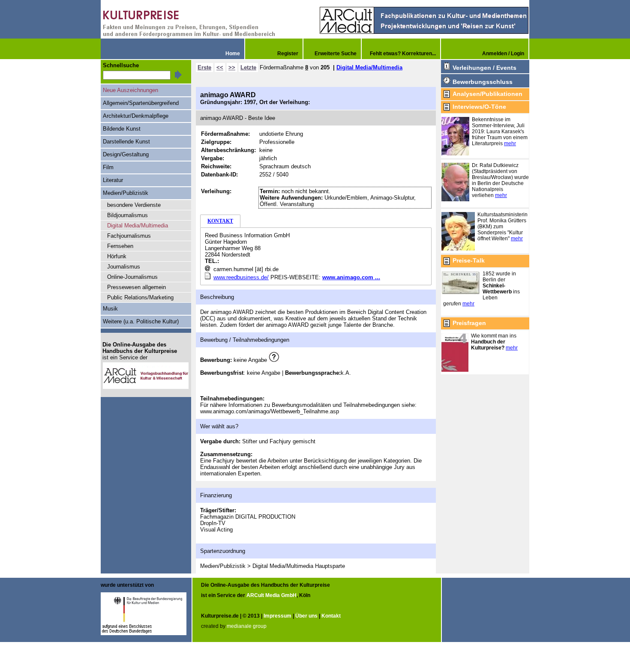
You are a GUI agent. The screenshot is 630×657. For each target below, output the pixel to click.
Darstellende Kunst (126, 141)
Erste (204, 67)
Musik (110, 308)
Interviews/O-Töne (479, 106)
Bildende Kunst (122, 128)
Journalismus (123, 266)
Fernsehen (120, 246)
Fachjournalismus (129, 236)
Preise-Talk (469, 260)
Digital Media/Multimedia (369, 67)
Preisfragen (469, 323)
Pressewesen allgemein (136, 287)
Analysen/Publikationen (487, 93)
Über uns (306, 616)
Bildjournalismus (127, 215)
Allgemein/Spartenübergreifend (141, 103)
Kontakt (331, 616)
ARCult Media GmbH (271, 595)
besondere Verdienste (134, 205)
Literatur (113, 180)
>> (231, 67)
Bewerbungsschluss (483, 81)
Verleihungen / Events (484, 67)
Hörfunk (116, 256)
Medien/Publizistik (125, 193)
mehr (510, 143)
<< (219, 67)
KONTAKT (220, 221)
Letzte (248, 67)
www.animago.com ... (351, 277)
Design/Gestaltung (126, 154)
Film (108, 167)
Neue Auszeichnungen (130, 90)
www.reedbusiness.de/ (241, 277)
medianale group (247, 626)
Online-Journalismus (132, 277)
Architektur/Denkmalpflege (135, 116)
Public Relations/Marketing (140, 297)
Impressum (277, 616)
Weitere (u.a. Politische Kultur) (141, 321)
